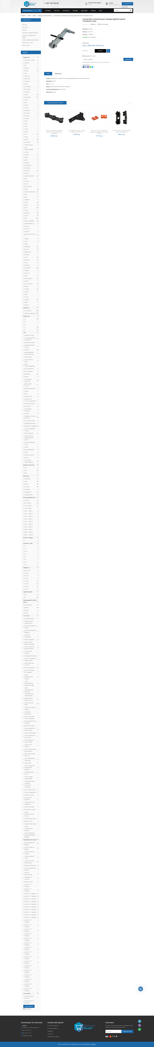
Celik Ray (27, 78)
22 (25, 554)
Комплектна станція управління (30, 400)
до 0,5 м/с (27, 570)
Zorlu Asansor (29, 283)
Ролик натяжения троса (30, 443)
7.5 (25, 564)
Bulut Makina (28, 278)
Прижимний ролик (30, 423)
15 (25, 549)
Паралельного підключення (29, 622)
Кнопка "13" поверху (28, 934)
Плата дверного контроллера (29, 741)
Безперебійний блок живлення (29, 353)
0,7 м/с (27, 578)
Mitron (26, 100)
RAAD (26, 137)
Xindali (27, 291)
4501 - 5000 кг (29, 524)
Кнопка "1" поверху (30, 896)
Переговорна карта (30, 818)
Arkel (26, 207)
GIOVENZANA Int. (29, 223)
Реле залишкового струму (30, 429)
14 (25, 321)
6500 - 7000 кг (29, 532)
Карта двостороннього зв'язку (29, 814)
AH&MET (27, 199)
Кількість (85, 50)
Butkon (27, 68)
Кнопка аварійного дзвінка (30, 869)
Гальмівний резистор (28, 380)
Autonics (27, 229)
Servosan (27, 113)
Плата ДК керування (28, 636)
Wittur (26, 157)
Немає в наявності (30, 313)
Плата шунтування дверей (30, 708)
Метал (26, 484)
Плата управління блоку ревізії (30, 729)
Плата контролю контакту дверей (29, 717)
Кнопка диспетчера (30, 865)
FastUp (94, 1044)
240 (26, 468)
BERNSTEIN (28, 252)
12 (25, 324)
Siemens (27, 115)
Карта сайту (26, 45)
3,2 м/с (27, 589)
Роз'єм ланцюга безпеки (29, 997)
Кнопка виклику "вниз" (29, 857)
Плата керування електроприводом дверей (30, 835)
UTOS (26, 257)
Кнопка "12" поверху (28, 930)
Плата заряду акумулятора (28, 777)
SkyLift (26, 286)
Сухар (26, 447)
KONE (26, 139)
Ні (25, 597)
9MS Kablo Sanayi (30, 60)
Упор (26, 452)
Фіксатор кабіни (29, 455)
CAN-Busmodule (29, 618)
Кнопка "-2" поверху (28, 885)
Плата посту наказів (28, 745)
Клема (26, 391)
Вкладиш (27, 374)
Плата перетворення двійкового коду (29, 683)
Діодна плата (28, 821)
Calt (26, 73)
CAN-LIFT (27, 76)
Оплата (93, 10)
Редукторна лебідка (30, 426)
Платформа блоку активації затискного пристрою (30, 784)
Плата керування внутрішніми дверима (30, 767)
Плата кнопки (29, 882)
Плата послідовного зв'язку (30, 626)
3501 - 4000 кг (29, 519)
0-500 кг (27, 500)
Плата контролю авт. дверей (29, 671)
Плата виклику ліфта (29, 703)
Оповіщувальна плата (29, 773)
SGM (26, 294)
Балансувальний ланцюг (29, 346)
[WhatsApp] (90, 67)
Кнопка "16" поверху (28, 948)
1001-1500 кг (28, 505)
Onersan (27, 273)
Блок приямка (29, 371)
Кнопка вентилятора (28, 873)
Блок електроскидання (30, 365)
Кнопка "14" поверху (28, 939)
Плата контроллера (30, 733)
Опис (48, 73)
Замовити (128, 59)
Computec (27, 81)
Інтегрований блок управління (30, 339)
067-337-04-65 (52, 3)
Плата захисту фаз (30, 789)
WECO (26, 131)
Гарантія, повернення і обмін (29, 36)
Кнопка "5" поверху (30, 907)
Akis (26, 218)
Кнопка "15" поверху (28, 944)
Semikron (27, 110)
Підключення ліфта (30, 824)
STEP (26, 123)
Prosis (26, 210)
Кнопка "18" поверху (28, 957)
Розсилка (50, 1034)
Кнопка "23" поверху (28, 980)
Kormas (27, 226)
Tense (26, 129)
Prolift (26, 108)
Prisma (27, 105)
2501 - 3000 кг (29, 513)
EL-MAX (27, 299)
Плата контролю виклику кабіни (29, 647)
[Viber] (88, 67)
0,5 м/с (27, 573)
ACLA (26, 262)
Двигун (27, 607)
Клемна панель (29, 795)
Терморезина (29, 494)
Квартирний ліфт (30, 388)
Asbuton (27, 63)
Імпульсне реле (29, 335)
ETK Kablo (27, 89)
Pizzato (27, 249)
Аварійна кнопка (30, 342)
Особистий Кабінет (53, 1025)
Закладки (50, 1031)
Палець (27, 413)
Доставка (84, 10)
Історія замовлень (52, 1028)
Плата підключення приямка (30, 722)
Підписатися (127, 1031)
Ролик (26, 613)
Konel (26, 94)
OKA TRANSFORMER (29, 148)
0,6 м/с (27, 575)
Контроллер (28, 605)
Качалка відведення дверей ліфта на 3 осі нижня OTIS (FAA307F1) (54, 132)
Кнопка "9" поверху (30, 917)
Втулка (27, 376)
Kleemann (27, 168)
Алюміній (27, 479)
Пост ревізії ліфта (30, 420)
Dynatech (27, 260)
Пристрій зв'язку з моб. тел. (30, 754)
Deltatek (27, 254)
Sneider (27, 118)
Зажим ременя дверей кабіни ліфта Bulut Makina (122, 131)
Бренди (75, 10)
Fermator (27, 170)
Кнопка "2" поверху (30, 899)
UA (123, 7)
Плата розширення (30, 792)
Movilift (27, 154)
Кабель (27, 610)
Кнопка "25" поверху (28, 989)
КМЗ (26, 194)
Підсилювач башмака (28, 410)
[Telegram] (86, 67)
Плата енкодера (29, 639)
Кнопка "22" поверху (28, 976)
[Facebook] (83, 67)
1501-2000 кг (28, 508)
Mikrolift (27, 213)
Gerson (27, 305)
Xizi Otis (27, 181)
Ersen (26, 84)
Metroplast (28, 97)
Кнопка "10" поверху (28, 921)
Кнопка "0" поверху (30, 893)
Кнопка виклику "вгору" (29, 852)
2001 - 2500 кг (29, 511)
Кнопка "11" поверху (28, 925)
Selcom (27, 173)
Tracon (27, 297)
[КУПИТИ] (58, 117)
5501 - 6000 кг (29, 527)
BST (26, 65)
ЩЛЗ (26, 197)
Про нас (57, 10)
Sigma (26, 189)
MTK (26, 102)
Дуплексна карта (30, 725)
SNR (26, 121)
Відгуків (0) (58, 73)
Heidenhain (28, 165)
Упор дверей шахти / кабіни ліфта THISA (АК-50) (76, 131)
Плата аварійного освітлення (30, 736)
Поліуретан (28, 492)
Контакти (66, 10)
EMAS (26, 302)
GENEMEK (27, 246)
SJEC (26, 178)
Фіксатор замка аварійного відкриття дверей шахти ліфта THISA (99, 132)
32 (25, 559)
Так (26, 594)
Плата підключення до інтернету (30, 750)
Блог (100, 10)
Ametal (27, 238)
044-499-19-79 (26, 1033)
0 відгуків (93, 24)
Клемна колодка (29, 807)
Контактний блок (30, 403)
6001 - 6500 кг (29, 529)
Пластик (27, 486)
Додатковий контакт (28, 385)
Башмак (27, 349)
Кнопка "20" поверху (28, 966)
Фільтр (27, 457)
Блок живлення (29, 368)
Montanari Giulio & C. (30, 235)
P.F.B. (26, 241)
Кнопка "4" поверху (30, 904)
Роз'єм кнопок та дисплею (29, 1002)
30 (25, 557)
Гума (26, 481)
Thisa (26, 202)
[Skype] (92, 67)
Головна (48, 10)
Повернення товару (53, 1036)
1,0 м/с (27, 581)
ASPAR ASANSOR (29, 221)
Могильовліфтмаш (30, 192)
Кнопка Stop (28, 396)
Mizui (26, 184)
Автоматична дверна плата (29, 699)
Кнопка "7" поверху (30, 912)
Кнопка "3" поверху (30, 901)
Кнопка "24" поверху (28, 985)
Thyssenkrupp (29, 145)
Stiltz (26, 126)
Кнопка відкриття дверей (30, 843)
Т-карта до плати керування (30, 803)
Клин (26, 393)
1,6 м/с (27, 583)
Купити (100, 51)
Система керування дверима (30, 631)
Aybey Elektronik (29, 176)
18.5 (26, 551)
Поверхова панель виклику (30, 417)
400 (26, 473)
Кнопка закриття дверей (30, 848)
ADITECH (27, 265)
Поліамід (27, 489)
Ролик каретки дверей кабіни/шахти (29, 437)
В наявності (28, 310)
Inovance (27, 92)
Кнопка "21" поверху (28, 971)
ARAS (26, 160)
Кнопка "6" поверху (30, 909)
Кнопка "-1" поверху (28, 890)
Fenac (26, 244)
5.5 (25, 562)
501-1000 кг (28, 503)
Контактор (28, 406)
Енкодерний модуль (30, 656)
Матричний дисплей (28, 798)
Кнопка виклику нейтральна (29, 862)
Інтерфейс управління (28, 713)
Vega (26, 276)
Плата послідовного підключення (30, 659)
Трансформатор (29, 449)
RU (126, 7)
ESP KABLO (28, 86)
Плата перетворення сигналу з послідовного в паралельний (29, 691)
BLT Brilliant (28, 186)
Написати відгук (103, 24)
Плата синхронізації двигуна (29, 828)
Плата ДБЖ (28, 763)
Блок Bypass (28, 357)
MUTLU (27, 281)
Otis (26, 134)
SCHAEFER (27, 268)
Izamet (26, 152)
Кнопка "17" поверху (28, 953)
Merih (26, 205)
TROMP (27, 270)
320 (26, 470)
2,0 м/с (27, 586)
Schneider (27, 142)
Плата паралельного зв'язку (29, 676)
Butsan (27, 70)
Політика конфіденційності (30, 32)
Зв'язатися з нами (27, 42)
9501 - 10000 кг (29, 535)
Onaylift (27, 289)
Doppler (27, 162)
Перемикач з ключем (28, 878)
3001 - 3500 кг (29, 516)
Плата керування (30, 667)
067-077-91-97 (26, 1030)
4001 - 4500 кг (29, 521)
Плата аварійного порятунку (30, 759)
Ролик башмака (29, 433)
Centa (26, 215)
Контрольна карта (30, 809)
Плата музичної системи (29, 664)
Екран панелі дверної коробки (29, 643)
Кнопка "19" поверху (28, 962)
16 (25, 319)
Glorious (27, 231)
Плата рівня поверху (28, 652)
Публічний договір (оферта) (30, 40)
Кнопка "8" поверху (30, 915)
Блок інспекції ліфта (29, 360)
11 (25, 546)
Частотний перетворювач (29, 461)
